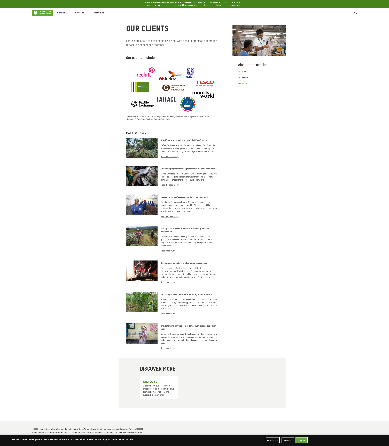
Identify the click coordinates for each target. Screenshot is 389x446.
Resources (243, 83)
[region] (194, 440)
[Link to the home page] (42, 13)
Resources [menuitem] (99, 13)
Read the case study (169, 156)
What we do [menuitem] (62, 13)
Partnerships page (233, 5)
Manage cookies (272, 440)
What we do (243, 71)
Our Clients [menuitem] (81, 13)
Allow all (302, 440)
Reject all (287, 440)
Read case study (168, 251)
